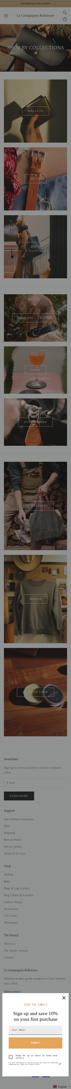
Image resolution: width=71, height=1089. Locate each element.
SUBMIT (35, 1042)
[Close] (64, 998)
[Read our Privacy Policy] (60, 1063)
